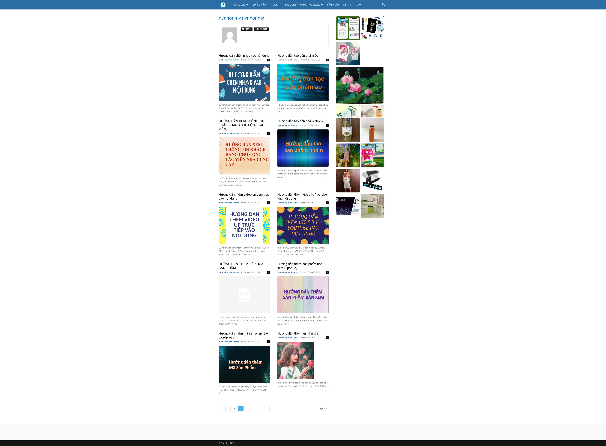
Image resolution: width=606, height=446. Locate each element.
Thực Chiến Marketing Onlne (302, 4)
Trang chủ (239, 4)
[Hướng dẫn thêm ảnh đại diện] (303, 360)
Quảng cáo (259, 4)
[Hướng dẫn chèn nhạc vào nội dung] (244, 82)
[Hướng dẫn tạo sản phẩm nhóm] (303, 148)
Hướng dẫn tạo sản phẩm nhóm (300, 121)
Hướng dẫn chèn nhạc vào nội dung (244, 55)
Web (275, 4)
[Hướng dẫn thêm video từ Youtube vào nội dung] (303, 225)
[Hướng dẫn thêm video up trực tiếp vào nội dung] (244, 225)
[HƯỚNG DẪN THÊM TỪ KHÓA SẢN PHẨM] (244, 294)
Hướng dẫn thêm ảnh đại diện (298, 333)
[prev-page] (221, 408)
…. (357, 4)
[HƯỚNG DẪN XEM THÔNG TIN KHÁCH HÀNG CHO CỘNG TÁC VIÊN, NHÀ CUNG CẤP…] (244, 155)
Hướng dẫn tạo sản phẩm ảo (297, 55)
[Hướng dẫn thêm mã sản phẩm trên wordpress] (244, 364)
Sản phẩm (333, 4)
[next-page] (267, 408)
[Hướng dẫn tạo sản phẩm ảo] (303, 82)
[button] (383, 4)
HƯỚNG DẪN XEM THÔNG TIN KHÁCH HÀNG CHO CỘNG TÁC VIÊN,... (242, 125)
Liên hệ (347, 4)
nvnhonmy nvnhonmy (229, 60)
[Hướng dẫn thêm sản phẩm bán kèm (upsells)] (303, 294)
